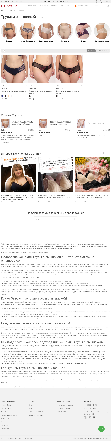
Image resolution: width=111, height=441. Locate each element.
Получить (74, 219)
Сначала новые (102, 50)
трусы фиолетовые (7, 386)
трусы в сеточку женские (61, 386)
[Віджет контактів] (101, 429)
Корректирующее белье (9, 415)
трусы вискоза (48, 386)
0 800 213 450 (8, 1)
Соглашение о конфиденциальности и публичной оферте (90, 438)
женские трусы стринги (92, 386)
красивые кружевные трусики (33, 386)
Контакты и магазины (36, 415)
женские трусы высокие (77, 386)
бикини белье (18, 386)
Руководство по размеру (65, 405)
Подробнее (5, 142)
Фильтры (92, 50)
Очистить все (4, 51)
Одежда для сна (6, 422)
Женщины (13, 10)
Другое (54, 6)
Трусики (44, 6)
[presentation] (109, 32)
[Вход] (96, 1)
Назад (5, 10)
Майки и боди (5, 418)
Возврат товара (62, 412)
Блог (30, 408)
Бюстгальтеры (30, 6)
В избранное (27, 85)
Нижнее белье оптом (36, 412)
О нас (31, 405)
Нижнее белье (6, 405)
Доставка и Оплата (63, 408)
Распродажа (83, 6)
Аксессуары (66, 6)
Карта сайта (29, 438)
